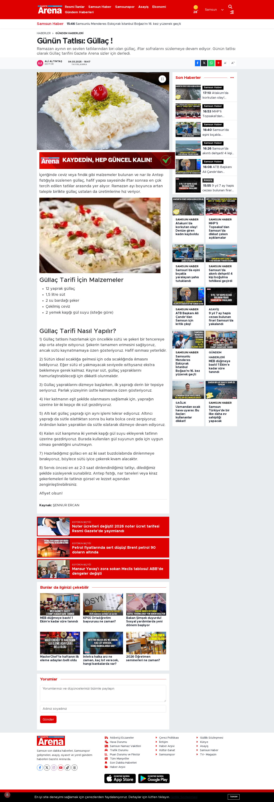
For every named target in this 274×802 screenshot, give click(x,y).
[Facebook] (40, 768)
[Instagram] (54, 768)
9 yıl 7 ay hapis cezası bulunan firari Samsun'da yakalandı (218, 188)
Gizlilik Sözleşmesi (211, 737)
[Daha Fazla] (218, 63)
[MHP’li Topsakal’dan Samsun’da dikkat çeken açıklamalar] (221, 206)
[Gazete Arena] (50, 9)
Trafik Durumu (119, 750)
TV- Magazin (208, 754)
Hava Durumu (118, 742)
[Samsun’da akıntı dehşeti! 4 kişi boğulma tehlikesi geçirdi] (221, 253)
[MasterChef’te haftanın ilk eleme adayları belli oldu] (60, 642)
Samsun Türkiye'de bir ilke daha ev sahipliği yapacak (219, 414)
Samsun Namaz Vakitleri (125, 746)
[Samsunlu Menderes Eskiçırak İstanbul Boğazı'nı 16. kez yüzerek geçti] (188, 340)
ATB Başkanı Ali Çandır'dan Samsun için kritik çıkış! (217, 169)
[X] (47, 768)
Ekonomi (159, 6)
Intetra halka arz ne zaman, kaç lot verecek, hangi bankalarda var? (101, 660)
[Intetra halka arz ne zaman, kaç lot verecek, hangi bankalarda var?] (103, 642)
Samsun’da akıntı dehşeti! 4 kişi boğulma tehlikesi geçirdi (217, 151)
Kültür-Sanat (167, 750)
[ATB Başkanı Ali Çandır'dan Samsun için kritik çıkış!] (188, 296)
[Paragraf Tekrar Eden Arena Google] (107, 160)
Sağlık (181, 402)
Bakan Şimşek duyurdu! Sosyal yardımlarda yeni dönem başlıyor (144, 621)
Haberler (44, 33)
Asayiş (143, 6)
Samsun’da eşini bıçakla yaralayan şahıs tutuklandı (215, 132)
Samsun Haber (99, 6)
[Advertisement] (19, 88)
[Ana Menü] (231, 12)
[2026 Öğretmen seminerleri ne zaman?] (146, 642)
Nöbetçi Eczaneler (122, 737)
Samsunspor (125, 6)
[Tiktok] (67, 768)
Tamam (233, 797)
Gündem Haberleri (79, 12)
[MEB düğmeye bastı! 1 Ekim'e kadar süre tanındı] (60, 604)
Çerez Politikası (169, 737)
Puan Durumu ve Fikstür (125, 754)
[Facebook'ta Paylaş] (197, 63)
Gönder (48, 719)
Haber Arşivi (117, 767)
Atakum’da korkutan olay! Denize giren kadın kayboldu (216, 95)
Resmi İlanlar (75, 6)
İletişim (163, 742)
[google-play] (154, 778)
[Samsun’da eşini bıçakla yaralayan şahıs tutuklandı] (188, 253)
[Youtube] (61, 768)
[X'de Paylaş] (204, 63)
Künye (204, 742)
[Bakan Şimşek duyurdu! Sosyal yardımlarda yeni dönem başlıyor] (146, 604)
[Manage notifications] (7, 795)
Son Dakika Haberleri (123, 762)
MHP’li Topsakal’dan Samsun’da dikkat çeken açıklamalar (216, 114)
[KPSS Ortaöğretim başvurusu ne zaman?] (103, 604)
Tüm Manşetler (119, 758)
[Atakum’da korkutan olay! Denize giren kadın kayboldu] (188, 206)
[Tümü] (232, 77)
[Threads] (74, 768)
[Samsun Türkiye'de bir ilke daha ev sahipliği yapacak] (221, 390)
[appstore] (121, 778)
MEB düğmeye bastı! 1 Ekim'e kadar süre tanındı (107, 23)
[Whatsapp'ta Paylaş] (211, 63)
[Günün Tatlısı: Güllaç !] (103, 111)
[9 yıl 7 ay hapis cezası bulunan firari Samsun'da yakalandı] (221, 296)
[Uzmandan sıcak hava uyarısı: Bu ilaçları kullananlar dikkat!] (188, 390)
